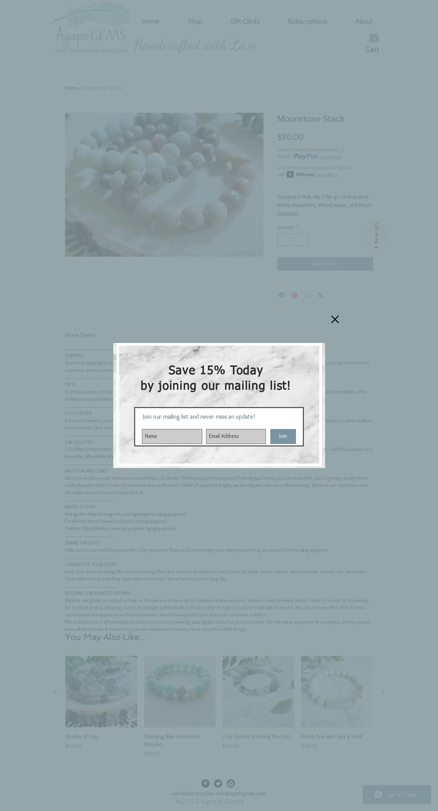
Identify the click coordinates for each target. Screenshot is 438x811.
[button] (335, 319)
